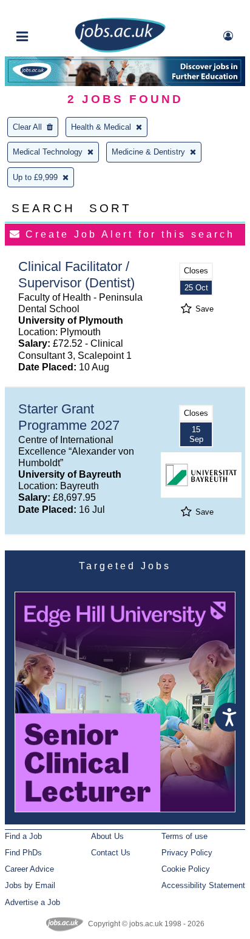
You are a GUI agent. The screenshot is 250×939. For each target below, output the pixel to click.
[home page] (120, 50)
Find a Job (23, 836)
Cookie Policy (185, 869)
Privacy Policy (186, 852)
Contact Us (110, 852)
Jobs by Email (30, 885)
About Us (107, 836)
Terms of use (184, 836)
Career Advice (29, 869)
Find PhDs (23, 852)
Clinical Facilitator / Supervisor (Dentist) (76, 274)
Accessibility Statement (203, 885)
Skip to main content (48, 10)
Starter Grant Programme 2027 (69, 417)
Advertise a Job (32, 902)
